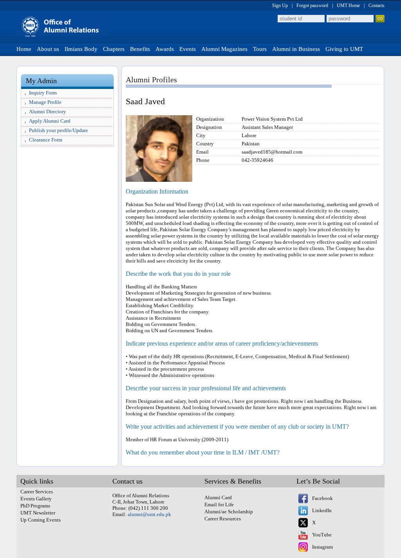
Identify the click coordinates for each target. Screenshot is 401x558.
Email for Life (219, 504)
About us (48, 49)
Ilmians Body (81, 49)
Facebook (322, 498)
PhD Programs (35, 506)
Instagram (322, 547)
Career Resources (222, 519)
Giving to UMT (344, 49)
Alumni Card (218, 497)
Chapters (114, 49)
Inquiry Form (43, 93)
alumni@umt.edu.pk (149, 514)
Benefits (140, 49)
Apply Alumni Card (49, 121)
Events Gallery (36, 499)
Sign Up (280, 5)
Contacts (376, 5)
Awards (164, 49)
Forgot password (312, 5)
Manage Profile (45, 102)
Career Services (36, 492)
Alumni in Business (296, 49)
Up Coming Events (40, 520)
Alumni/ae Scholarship (228, 512)
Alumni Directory (47, 111)
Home (23, 49)
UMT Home (348, 5)
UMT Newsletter (37, 513)
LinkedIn (322, 510)
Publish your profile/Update (58, 130)
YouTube (322, 535)
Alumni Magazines (224, 49)
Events (187, 49)
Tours (260, 49)
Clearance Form (45, 140)
